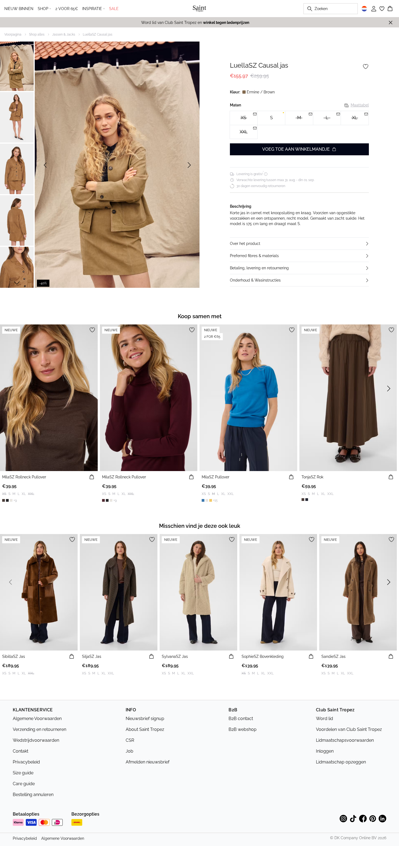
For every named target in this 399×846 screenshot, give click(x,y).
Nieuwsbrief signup (145, 718)
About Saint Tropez (145, 729)
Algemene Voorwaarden (37, 718)
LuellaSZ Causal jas (97, 34)
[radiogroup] (299, 125)
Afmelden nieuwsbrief (147, 762)
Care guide (24, 783)
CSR (130, 740)
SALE (114, 9)
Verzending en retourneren (39, 729)
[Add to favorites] (365, 66)
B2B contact (241, 718)
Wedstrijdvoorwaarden (36, 740)
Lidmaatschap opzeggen (341, 762)
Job (129, 751)
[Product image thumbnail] (17, 65)
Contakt (20, 751)
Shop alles (37, 34)
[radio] (271, 118)
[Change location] (364, 8)
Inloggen (325, 751)
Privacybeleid (26, 762)
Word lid (324, 718)
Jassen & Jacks (63, 34)
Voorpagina (12, 34)
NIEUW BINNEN (18, 9)
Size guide (23, 772)
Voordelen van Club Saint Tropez (349, 729)
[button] (299, 243)
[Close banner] (391, 22)
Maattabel (360, 105)
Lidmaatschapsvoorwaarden (345, 740)
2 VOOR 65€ (66, 9)
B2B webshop (242, 729)
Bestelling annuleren (33, 794)
